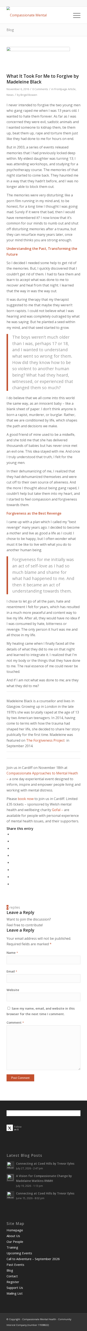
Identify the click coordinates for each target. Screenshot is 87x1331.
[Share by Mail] (12, 884)
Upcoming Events (19, 1253)
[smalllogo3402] (36, 15)
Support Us (15, 1287)
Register (13, 1282)
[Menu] (74, 15)
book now (26, 798)
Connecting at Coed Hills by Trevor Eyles (45, 1163)
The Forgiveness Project (45, 740)
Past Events (15, 1264)
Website (13, 990)
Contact (12, 1276)
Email (12, 971)
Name (12, 952)
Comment (15, 1022)
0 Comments (40, 89)
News (10, 95)
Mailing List (15, 1293)
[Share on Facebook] (12, 834)
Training (12, 1247)
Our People (15, 1241)
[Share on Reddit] (12, 876)
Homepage (15, 1230)
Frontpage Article (65, 89)
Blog (10, 29)
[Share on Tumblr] (12, 862)
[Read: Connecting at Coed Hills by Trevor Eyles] (10, 1165)
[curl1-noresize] (38, 59)
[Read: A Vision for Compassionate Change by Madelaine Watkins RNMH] (10, 1177)
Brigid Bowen (28, 95)
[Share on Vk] (12, 869)
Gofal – (57, 809)
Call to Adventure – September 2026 (33, 1259)
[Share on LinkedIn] (12, 855)
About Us (13, 1236)
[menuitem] (74, 15)
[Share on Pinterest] (12, 848)
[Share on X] (12, 841)
